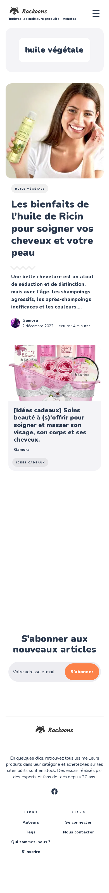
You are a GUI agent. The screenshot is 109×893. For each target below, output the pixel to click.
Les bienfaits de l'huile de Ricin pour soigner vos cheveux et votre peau (52, 228)
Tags (30, 832)
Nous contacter (78, 832)
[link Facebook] (54, 793)
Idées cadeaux (30, 462)
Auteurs (31, 822)
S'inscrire (31, 851)
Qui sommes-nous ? (30, 842)
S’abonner (82, 672)
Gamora (30, 320)
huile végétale (30, 188)
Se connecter (78, 822)
